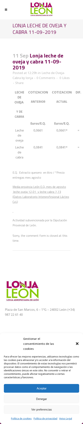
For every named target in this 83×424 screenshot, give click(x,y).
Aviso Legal (65, 418)
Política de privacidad (45, 418)
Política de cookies (21, 418)
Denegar (41, 399)
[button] (77, 344)
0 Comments (45, 78)
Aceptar (42, 388)
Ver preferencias (41, 409)
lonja (29, 78)
